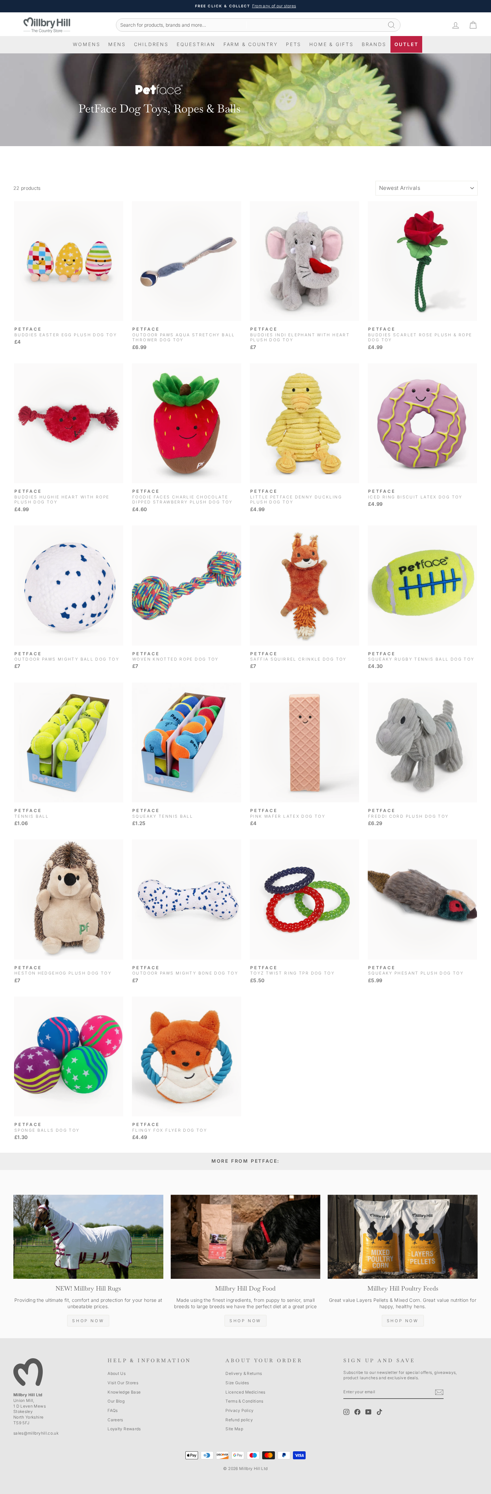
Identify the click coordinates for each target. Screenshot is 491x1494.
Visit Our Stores (123, 1382)
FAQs (113, 1410)
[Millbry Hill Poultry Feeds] (403, 1237)
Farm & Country (250, 44)
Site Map (234, 1428)
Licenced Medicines (245, 1392)
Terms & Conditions (244, 1401)
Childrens (151, 44)
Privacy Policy (239, 1410)
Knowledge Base (124, 1392)
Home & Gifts (331, 44)
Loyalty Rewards (124, 1428)
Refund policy (239, 1419)
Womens (87, 44)
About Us (117, 1373)
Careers (115, 1419)
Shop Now (88, 1320)
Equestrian (196, 44)
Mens (117, 44)
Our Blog (116, 1401)
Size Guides (237, 1382)
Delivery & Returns (243, 1373)
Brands (374, 44)
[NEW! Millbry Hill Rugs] (88, 1237)
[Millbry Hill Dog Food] (246, 1237)
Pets (293, 44)
